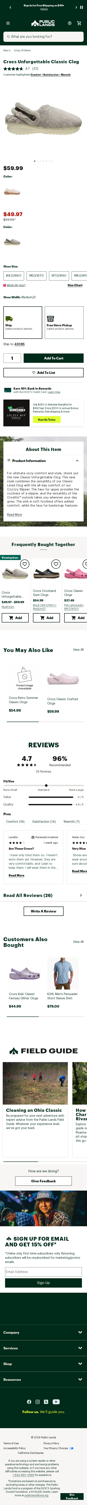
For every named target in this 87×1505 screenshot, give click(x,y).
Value (7, 797)
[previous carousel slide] (10, 7)
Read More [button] (14, 514)
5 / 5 (81, 797)
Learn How (54, 392)
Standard (43, 789)
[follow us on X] (48, 1401)
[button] (19, 344)
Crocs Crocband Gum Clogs (44, 593)
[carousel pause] (81, 7)
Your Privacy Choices (56, 1448)
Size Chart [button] (75, 285)
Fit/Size (8, 781)
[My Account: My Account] (69, 23)
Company (11, 1332)
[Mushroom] (12, 242)
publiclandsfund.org (36, 1495)
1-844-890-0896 (23, 1475)
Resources (12, 1379)
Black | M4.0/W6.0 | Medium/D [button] (44, 607)
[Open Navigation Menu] (8, 23)
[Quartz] (12, 191)
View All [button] (78, 649)
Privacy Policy (51, 1443)
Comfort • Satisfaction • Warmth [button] (51, 74)
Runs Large (76, 789)
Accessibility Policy (14, 1448)
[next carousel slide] (76, 7)
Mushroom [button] (8, 607)
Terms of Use (11, 1443)
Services (10, 1348)
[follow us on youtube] (56, 1401)
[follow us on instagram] (39, 1401)
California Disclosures (31, 1453)
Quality (8, 804)
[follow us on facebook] (31, 1401)
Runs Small (10, 789)
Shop (7, 1364)
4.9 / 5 (80, 804)
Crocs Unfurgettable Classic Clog (11, 595)
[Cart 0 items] (79, 23)
